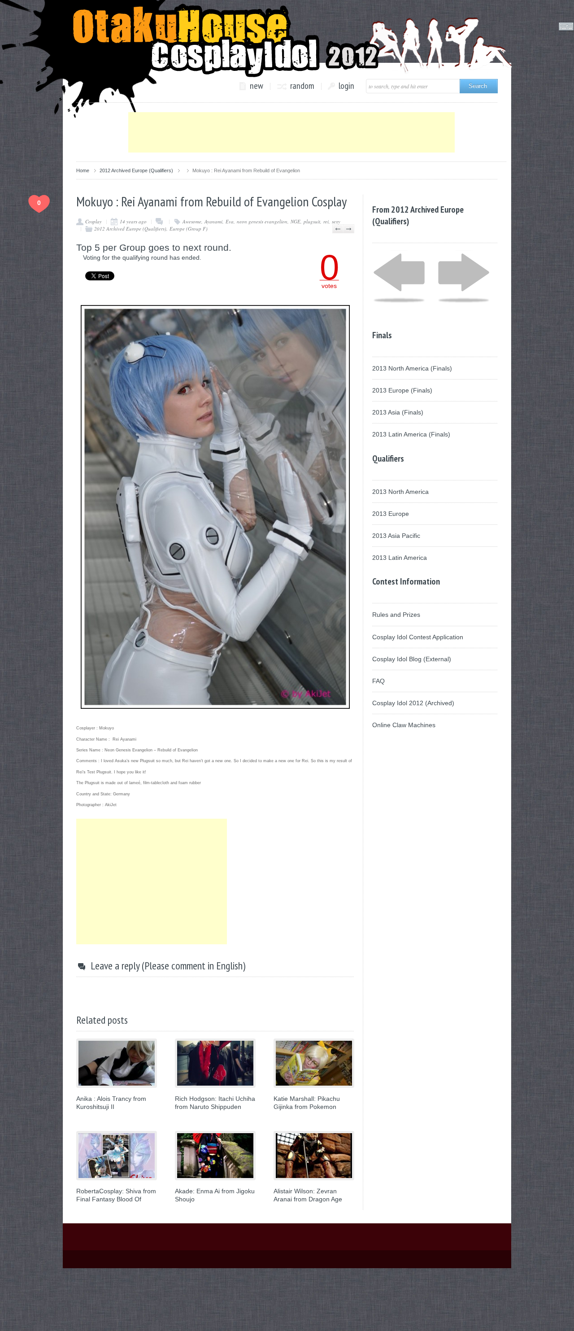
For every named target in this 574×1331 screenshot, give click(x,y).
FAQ (378, 681)
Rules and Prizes (396, 614)
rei (326, 221)
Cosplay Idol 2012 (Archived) (413, 703)
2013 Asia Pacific (396, 535)
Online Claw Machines (403, 725)
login (346, 86)
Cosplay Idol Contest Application (417, 637)
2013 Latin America (399, 557)
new (256, 86)
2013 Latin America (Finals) (411, 434)
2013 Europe (390, 513)
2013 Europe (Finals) (402, 390)
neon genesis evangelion (262, 221)
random (302, 86)
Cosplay (93, 221)
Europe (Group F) (189, 228)
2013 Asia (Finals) (397, 412)
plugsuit (312, 221)
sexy (336, 221)
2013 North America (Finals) (412, 368)
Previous (338, 228)
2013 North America (400, 491)
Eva (230, 221)
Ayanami (213, 221)
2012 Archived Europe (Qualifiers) (136, 170)
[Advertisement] (291, 132)
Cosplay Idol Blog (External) (411, 659)
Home (82, 170)
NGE (295, 221)
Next (348, 228)
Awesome (192, 221)
